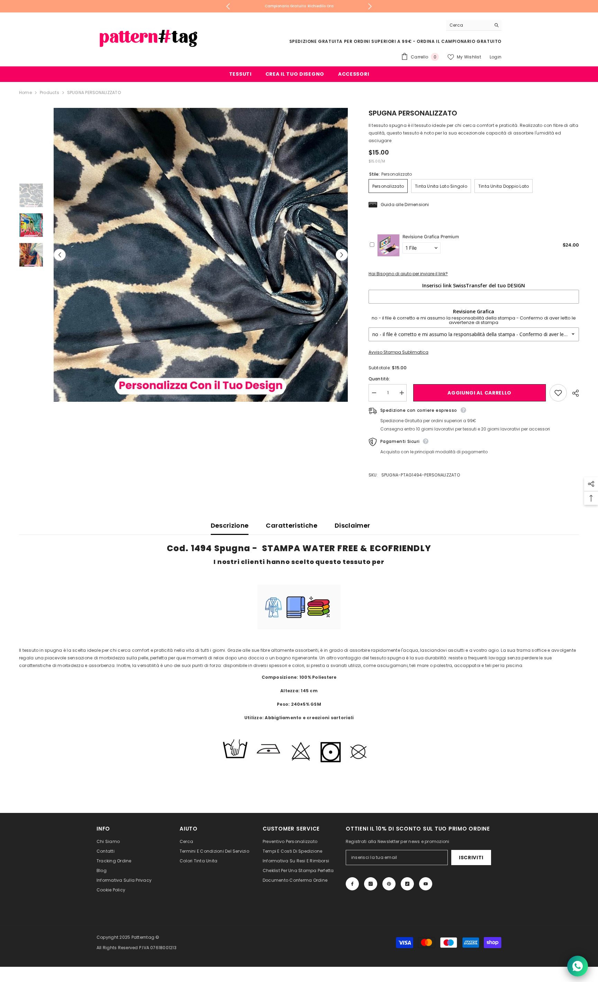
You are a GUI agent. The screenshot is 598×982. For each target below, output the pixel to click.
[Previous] (228, 6)
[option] (299, 6)
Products (49, 92)
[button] (60, 255)
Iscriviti (471, 857)
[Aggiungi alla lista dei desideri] (558, 392)
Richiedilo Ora (321, 6)
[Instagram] (370, 883)
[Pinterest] (389, 883)
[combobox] (468, 25)
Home (25, 92)
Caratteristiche (291, 525)
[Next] (370, 6)
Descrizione (230, 525)
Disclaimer (352, 525)
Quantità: (379, 379)
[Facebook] (352, 883)
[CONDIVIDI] (573, 393)
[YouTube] (425, 883)
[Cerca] (473, 25)
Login (495, 57)
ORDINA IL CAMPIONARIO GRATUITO (459, 41)
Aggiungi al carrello (478, 392)
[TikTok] (407, 883)
